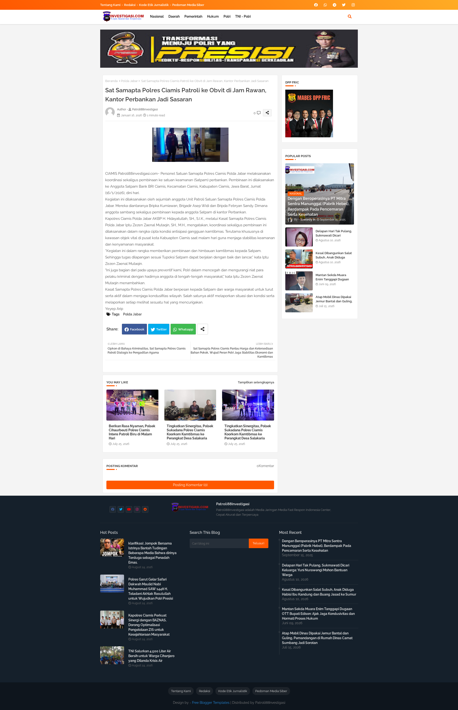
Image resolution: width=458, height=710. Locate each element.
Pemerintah (193, 16)
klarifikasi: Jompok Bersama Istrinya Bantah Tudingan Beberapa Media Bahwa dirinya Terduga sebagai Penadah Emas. (152, 552)
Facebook (137, 329)
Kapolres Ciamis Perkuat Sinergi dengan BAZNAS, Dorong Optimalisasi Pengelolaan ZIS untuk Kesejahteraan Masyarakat (149, 624)
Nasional (157, 16)
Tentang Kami (110, 5)
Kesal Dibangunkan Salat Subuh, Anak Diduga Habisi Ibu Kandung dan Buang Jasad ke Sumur (334, 259)
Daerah (174, 16)
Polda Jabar (129, 81)
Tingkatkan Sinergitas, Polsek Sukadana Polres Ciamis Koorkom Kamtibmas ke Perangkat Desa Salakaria (190, 432)
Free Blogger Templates (210, 703)
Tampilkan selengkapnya (256, 382)
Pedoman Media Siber (188, 5)
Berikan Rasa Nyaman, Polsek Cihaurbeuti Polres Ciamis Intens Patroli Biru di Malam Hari (132, 432)
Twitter (161, 329)
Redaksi (129, 5)
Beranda (111, 81)
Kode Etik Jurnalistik (154, 5)
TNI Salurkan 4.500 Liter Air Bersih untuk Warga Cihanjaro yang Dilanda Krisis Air (151, 656)
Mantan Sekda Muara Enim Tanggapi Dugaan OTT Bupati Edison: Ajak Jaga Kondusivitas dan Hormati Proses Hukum (318, 613)
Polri (227, 16)
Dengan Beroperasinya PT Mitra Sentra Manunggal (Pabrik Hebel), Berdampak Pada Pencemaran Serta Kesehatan (316, 545)
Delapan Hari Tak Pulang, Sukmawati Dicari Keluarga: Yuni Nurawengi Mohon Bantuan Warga (335, 237)
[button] (349, 16)
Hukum (213, 16)
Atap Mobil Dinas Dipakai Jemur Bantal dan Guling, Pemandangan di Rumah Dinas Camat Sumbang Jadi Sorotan (317, 638)
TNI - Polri (243, 16)
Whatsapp (185, 329)
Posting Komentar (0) (190, 485)
